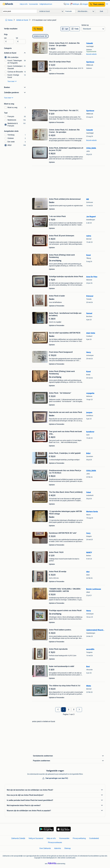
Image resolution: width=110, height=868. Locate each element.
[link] (10, 4)
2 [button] (68, 709)
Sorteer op (85, 25)
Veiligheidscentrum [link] (45, 4)
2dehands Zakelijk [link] (18, 838)
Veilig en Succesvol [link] (36, 838)
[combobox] (19, 11)
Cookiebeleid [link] (94, 838)
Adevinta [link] (57, 848)
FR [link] (107, 4)
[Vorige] (58, 709)
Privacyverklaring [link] (79, 838)
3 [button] (73, 709)
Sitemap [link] (67, 848)
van (5, 38)
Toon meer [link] (11, 81)
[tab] (64, 28)
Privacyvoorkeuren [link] (55, 842)
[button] (74, 4)
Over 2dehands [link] (45, 848)
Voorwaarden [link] (33, 4)
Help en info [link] (24, 4)
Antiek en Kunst (39, 36)
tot (17, 38)
